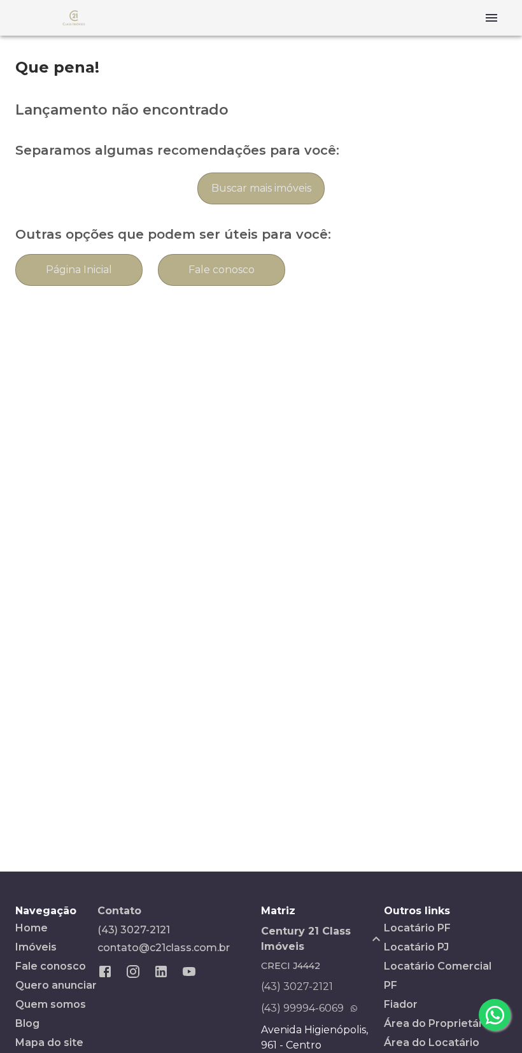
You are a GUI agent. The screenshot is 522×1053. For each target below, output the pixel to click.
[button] (322, 939)
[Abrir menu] (491, 18)
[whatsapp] (495, 1015)
